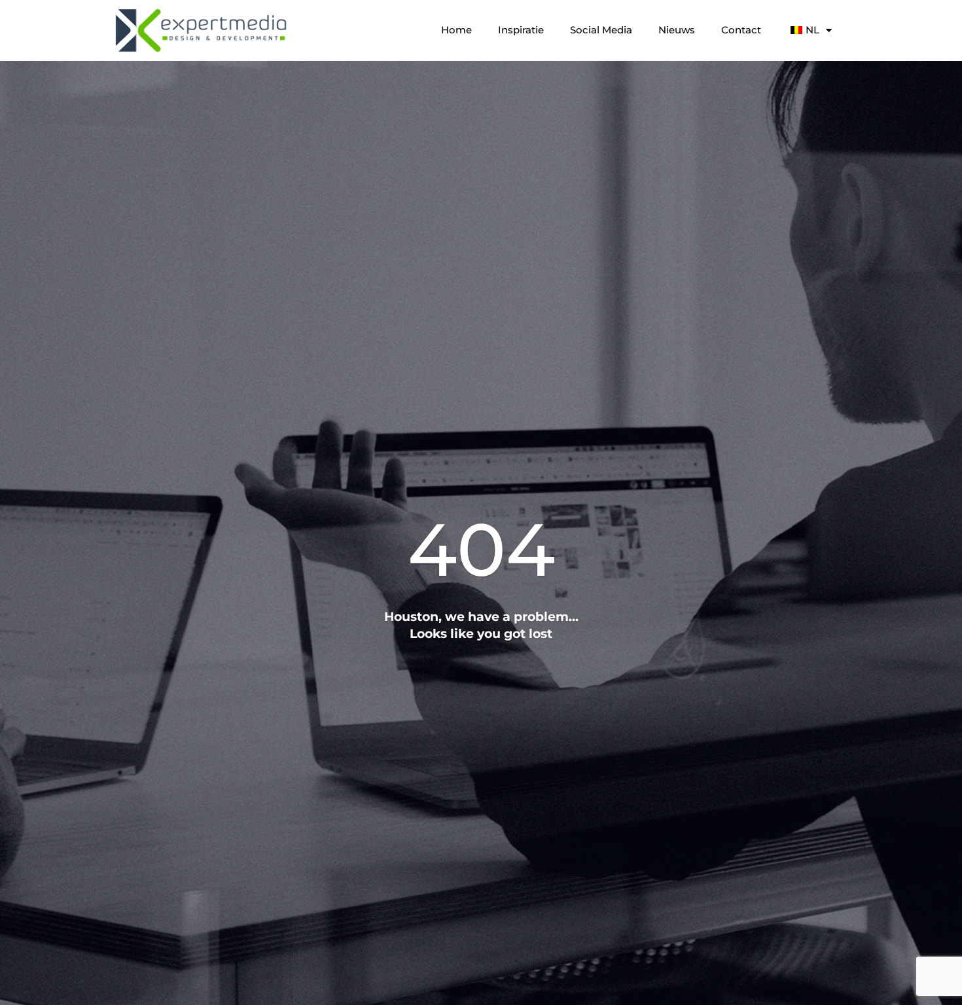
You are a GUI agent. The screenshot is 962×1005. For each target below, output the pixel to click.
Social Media (601, 30)
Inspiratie (521, 30)
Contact (741, 30)
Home (456, 30)
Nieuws (676, 30)
